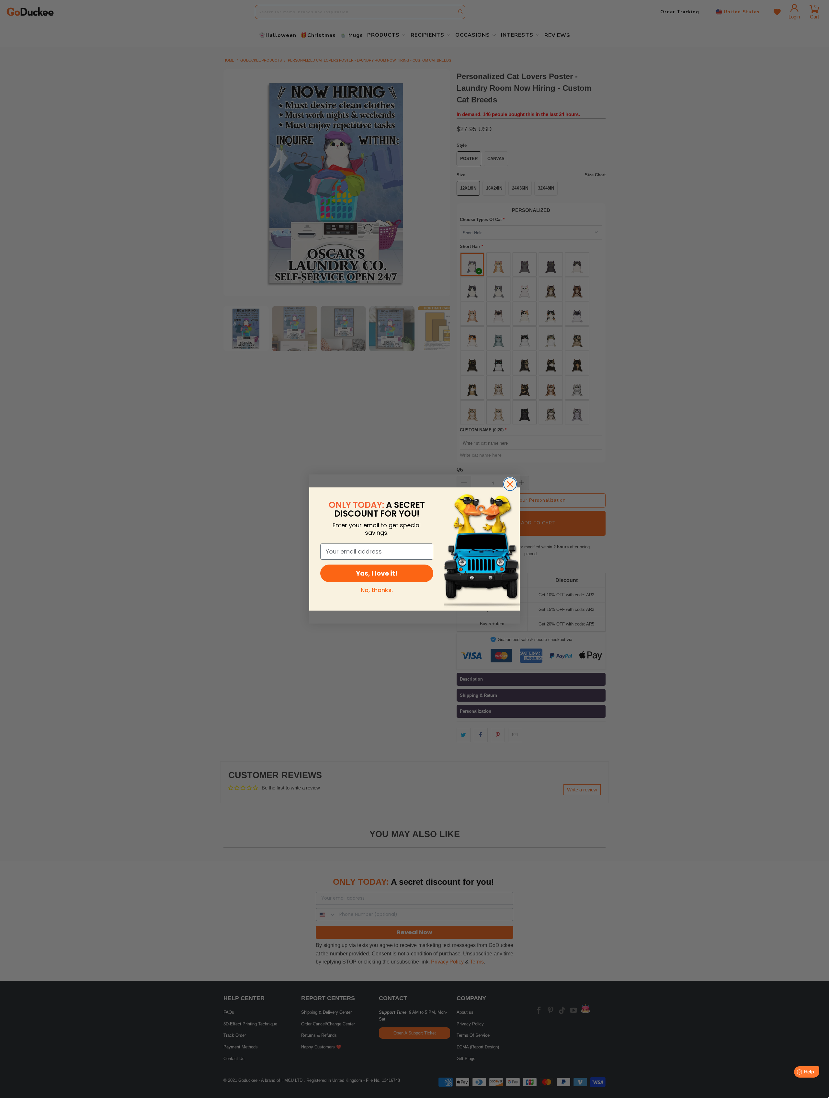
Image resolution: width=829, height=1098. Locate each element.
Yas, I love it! (376, 573)
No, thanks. (377, 590)
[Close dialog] (510, 484)
